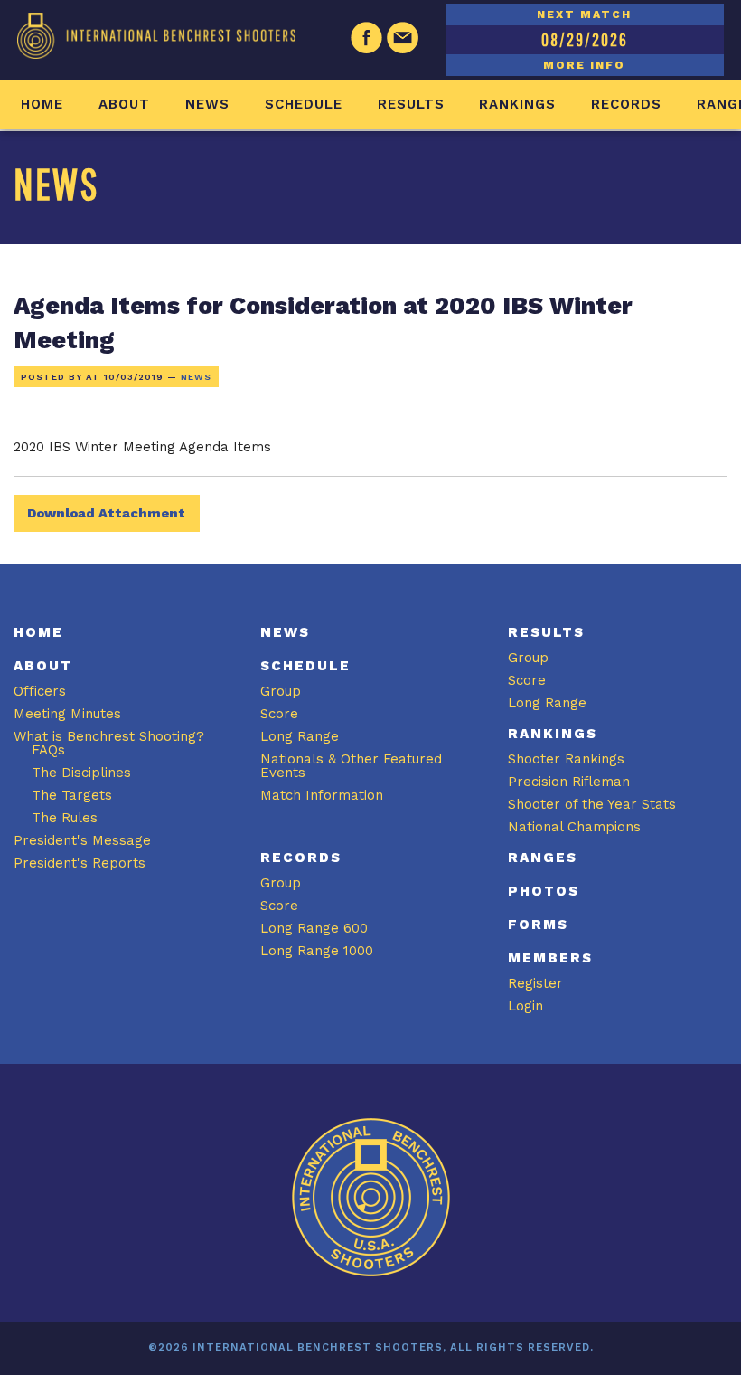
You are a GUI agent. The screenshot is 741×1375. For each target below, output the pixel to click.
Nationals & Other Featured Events (351, 766)
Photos (543, 891)
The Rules (65, 818)
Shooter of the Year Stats (592, 804)
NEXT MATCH (584, 14)
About (124, 104)
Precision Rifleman (569, 781)
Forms (538, 924)
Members (550, 958)
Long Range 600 (314, 928)
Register (535, 983)
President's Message (82, 840)
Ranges (542, 857)
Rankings (517, 104)
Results (411, 104)
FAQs (48, 750)
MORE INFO (584, 65)
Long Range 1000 (316, 951)
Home (42, 104)
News (207, 104)
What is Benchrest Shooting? (109, 736)
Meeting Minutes (67, 714)
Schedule (303, 104)
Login (525, 1006)
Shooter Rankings (566, 759)
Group (280, 691)
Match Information (321, 795)
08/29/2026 (584, 39)
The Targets (72, 795)
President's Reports (79, 863)
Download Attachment (106, 513)
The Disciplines (81, 772)
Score (279, 714)
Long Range (299, 736)
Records (626, 104)
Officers (40, 691)
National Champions (574, 827)
